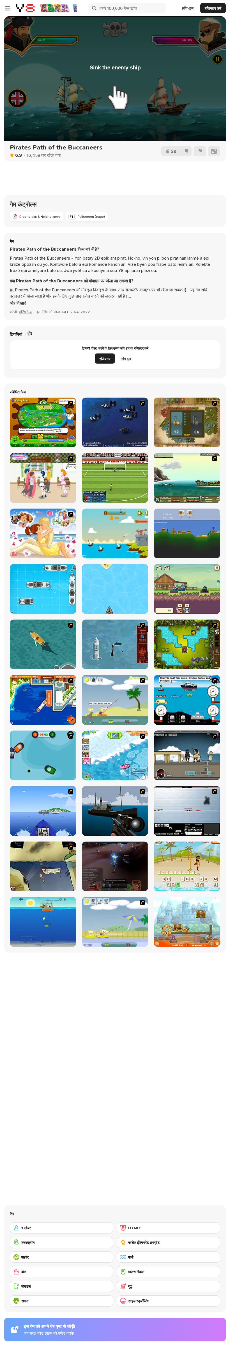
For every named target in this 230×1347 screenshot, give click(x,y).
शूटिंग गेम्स (25, 312)
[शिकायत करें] (200, 151)
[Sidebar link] (7, 8)
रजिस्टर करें (213, 8)
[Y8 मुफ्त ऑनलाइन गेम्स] (25, 8)
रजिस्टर (105, 358)
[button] (18, 303)
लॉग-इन (188, 8)
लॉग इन (126, 358)
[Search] (93, 8)
